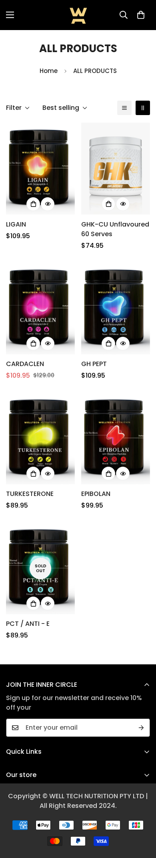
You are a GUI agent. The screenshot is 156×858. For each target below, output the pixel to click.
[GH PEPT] (115, 308)
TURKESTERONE (30, 493)
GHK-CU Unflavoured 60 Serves (115, 229)
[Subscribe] (141, 727)
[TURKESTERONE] (40, 438)
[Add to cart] (33, 204)
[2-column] (143, 108)
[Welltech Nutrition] (78, 15)
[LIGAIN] (40, 168)
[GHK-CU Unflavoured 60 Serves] (115, 168)
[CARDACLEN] (40, 308)
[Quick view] (47, 204)
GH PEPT (94, 363)
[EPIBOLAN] (115, 438)
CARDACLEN (25, 363)
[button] (141, 15)
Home (49, 71)
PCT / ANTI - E (28, 623)
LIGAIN (16, 224)
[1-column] (124, 108)
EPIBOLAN (95, 493)
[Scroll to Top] (142, 815)
